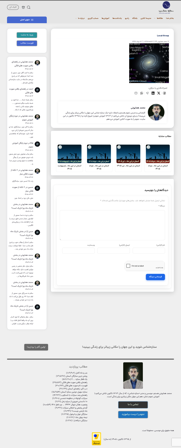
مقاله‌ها (160, 18)
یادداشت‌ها (117, 18)
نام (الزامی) (160, 245)
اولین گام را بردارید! (36, 347)
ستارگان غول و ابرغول (78, 414)
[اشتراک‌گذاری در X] (159, 93)
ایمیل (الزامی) (124, 245)
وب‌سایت (91, 245)
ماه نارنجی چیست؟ (79, 411)
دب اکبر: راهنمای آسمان (77, 389)
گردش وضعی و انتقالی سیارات (74, 408)
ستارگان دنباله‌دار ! (80, 420)
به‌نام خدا (170, 18)
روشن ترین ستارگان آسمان (76, 376)
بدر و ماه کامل (81, 373)
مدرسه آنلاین (146, 18)
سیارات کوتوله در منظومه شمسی (73, 398)
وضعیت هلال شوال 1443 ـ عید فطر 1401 (69, 404)
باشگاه (134, 18)
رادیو (127, 18)
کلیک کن (13, 7)
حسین (30, 187)
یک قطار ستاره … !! (79, 379)
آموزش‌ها (105, 18)
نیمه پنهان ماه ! (81, 417)
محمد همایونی (27, 62)
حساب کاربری (93, 18)
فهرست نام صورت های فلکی (75, 385)
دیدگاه (161, 206)
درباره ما (81, 18)
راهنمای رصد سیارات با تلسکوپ (74, 395)
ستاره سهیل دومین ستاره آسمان (74, 392)
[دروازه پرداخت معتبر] (96, 445)
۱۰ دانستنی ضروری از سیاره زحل (74, 401)
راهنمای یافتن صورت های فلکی (74, 382)
